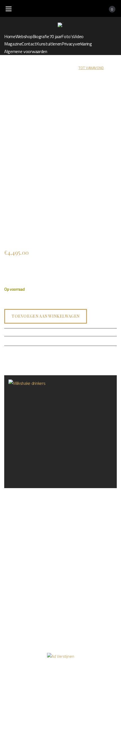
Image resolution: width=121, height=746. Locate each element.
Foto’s (67, 36)
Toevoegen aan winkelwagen (46, 316)
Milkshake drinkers (21, 492)
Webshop (24, 36)
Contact (29, 43)
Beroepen (67, 68)
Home (9, 36)
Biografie (41, 36)
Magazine (13, 43)
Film (40, 687)
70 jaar (55, 36)
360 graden (66, 687)
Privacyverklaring (77, 43)
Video (78, 36)
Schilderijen (45, 68)
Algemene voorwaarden (25, 51)
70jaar (100, 677)
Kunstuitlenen (49, 43)
